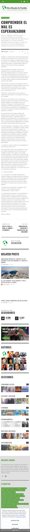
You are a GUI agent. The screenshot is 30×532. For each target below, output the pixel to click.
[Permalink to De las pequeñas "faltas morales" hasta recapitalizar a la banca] (15, 292)
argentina (4, 488)
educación (15, 502)
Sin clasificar (5, 18)
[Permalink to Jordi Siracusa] (11, 354)
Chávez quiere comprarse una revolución (14, 301)
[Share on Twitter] (22, 51)
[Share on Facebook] (20, 51)
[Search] (3, 1)
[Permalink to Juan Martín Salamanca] (11, 367)
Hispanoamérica (7, 419)
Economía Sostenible (7, 502)
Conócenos (6, 338)
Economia (4, 408)
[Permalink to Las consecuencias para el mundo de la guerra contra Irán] (18, 389)
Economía (20, 500)
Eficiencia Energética (7, 504)
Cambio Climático (6, 490)
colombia (4, 492)
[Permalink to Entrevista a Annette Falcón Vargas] (8, 436)
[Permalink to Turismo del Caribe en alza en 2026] (18, 413)
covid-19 (18, 496)
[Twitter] (24, 1)
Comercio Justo (11, 492)
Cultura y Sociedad (8, 396)
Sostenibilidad (6, 442)
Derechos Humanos (14, 498)
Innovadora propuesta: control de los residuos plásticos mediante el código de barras (14, 260)
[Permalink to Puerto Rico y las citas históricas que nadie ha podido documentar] (25, 424)
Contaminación (19, 494)
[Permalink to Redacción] (4, 354)
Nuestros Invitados (8, 431)
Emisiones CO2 (16, 504)
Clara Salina (5, 264)
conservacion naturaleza (8, 494)
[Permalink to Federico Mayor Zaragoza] (17, 354)
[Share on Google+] (25, 51)
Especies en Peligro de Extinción (9, 508)
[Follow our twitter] (3, 318)
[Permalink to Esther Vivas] (11, 360)
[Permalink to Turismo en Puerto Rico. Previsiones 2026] (25, 413)
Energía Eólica (24, 504)
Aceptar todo (15, 520)
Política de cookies (21, 516)
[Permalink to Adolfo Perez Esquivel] (17, 367)
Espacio (14, 506)
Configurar (15, 528)
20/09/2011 (12, 284)
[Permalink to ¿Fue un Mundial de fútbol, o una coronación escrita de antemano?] (18, 401)
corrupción (12, 496)
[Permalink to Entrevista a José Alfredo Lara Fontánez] (25, 436)
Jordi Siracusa (6, 284)
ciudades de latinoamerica (18, 490)
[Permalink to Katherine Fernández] (4, 367)
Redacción (5, 302)
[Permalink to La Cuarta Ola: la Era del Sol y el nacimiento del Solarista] (25, 447)
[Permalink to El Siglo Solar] (18, 447)
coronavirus (5, 496)
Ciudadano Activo (7, 384)
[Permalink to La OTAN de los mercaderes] (25, 389)
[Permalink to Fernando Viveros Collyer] (17, 360)
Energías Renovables (7, 506)
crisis (22, 496)
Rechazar (15, 524)
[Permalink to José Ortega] (23, 367)
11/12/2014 (11, 264)
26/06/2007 (10, 302)
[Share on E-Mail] (28, 53)
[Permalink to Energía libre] (8, 447)
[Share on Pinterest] (28, 51)
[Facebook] (21, 1)
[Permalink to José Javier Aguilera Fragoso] (23, 360)
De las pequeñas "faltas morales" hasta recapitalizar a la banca (13, 281)
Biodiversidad (10, 488)
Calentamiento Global (20, 488)
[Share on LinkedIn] (25, 53)
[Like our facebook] (16, 318)
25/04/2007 (11, 51)
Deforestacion (5, 498)
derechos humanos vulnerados (9, 500)
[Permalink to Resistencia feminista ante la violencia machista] (8, 389)
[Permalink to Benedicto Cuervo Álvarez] (4, 360)
